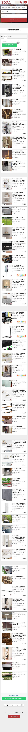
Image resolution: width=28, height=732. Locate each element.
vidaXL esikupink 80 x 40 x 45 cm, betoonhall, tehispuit (19, 295)
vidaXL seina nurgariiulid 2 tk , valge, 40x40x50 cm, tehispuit (18, 180)
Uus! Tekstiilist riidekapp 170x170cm (18, 312)
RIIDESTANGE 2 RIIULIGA (18, 327)
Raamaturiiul (19, 426)
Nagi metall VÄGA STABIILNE (18, 623)
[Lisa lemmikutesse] (11, 55)
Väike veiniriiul (19, 59)
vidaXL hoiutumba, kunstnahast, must (18, 341)
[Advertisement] (14, 687)
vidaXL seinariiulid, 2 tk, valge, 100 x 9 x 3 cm (19, 550)
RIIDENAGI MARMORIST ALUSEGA (18, 266)
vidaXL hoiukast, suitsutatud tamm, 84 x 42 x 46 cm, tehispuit (19, 635)
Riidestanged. (19, 218)
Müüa (5, 36)
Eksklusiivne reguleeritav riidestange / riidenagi (19, 163)
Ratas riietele (19, 613)
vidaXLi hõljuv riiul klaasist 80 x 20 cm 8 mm (19, 587)
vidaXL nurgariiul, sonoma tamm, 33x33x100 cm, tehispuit (19, 138)
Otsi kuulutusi (14, 20)
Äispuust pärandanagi (16, 479)
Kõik (2, 36)
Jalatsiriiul (18, 673)
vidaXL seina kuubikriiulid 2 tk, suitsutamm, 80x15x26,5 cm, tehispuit (18, 71)
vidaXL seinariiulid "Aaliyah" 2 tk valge (18, 354)
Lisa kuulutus (14, 716)
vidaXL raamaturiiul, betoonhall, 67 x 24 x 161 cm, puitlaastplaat (18, 86)
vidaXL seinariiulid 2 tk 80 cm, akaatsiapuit (18, 404)
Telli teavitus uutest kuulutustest (10, 45)
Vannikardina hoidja (21, 416)
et (16, 2)
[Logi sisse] (21, 2)
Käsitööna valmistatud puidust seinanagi (17, 111)
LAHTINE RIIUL (19, 255)
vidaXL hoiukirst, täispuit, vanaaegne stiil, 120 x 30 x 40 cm (19, 243)
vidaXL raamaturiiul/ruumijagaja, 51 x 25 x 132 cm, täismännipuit (19, 650)
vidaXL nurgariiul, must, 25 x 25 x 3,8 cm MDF (18, 229)
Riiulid (17, 526)
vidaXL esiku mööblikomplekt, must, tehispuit (18, 600)
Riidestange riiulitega (17, 366)
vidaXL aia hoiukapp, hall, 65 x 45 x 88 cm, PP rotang (18, 491)
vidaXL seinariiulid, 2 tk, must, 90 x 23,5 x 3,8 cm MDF (19, 442)
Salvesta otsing (18, 43)
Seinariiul (18, 49)
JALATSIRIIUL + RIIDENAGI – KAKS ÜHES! (18, 151)
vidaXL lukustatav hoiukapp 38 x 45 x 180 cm (19, 504)
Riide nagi (18, 516)
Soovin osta (10, 36)
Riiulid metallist (20, 576)
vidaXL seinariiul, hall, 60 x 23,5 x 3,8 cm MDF (18, 456)
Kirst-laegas (19, 208)
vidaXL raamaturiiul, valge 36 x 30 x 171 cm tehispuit (18, 537)
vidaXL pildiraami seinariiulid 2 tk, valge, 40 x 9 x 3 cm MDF (19, 391)
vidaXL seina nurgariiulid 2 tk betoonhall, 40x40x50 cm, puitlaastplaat (19, 124)
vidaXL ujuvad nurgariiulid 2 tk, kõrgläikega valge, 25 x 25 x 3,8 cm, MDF (18, 195)
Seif (17, 380)
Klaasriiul (18, 469)
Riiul (17, 99)
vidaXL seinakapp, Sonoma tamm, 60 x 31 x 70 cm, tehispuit (18, 281)
